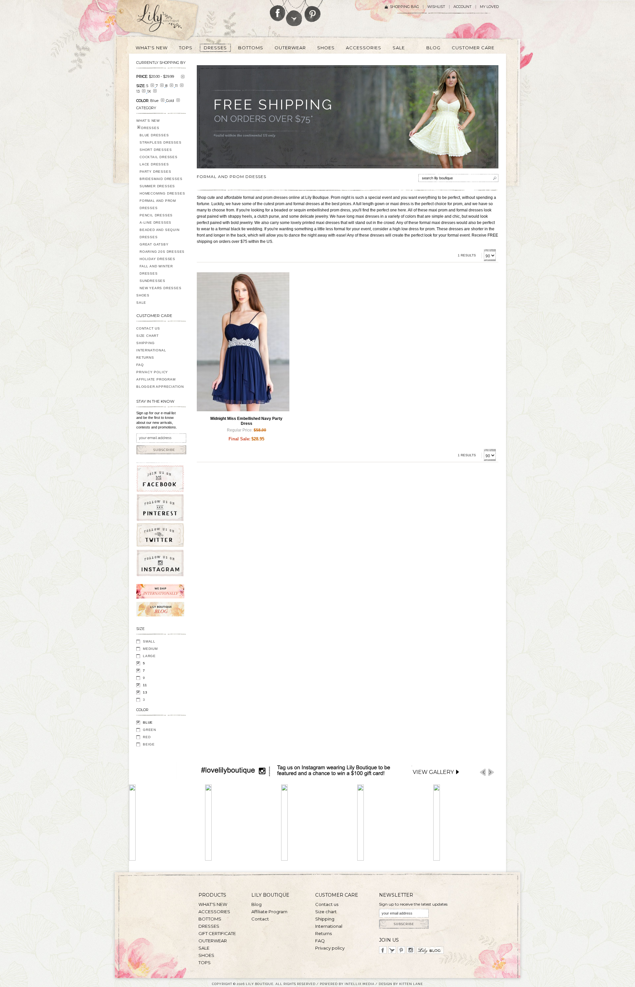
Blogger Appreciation (160, 386)
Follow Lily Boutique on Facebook (278, 10)
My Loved (489, 7)
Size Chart (147, 335)
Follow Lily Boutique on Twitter (294, 13)
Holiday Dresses (157, 259)
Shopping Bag (404, 7)
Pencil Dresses (156, 215)
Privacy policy (330, 948)
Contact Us (148, 328)
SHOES (142, 295)
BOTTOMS (209, 918)
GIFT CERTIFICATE (217, 933)
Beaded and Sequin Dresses (160, 233)
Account (462, 7)
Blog (256, 904)
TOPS (204, 962)
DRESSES (150, 128)
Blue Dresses (154, 135)
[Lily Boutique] (167, 20)
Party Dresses (155, 171)
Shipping (145, 343)
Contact (260, 918)
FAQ (140, 365)
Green (149, 730)
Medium (150, 649)
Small (149, 641)
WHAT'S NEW (148, 120)
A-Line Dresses (155, 222)
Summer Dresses (157, 186)
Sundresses (152, 281)
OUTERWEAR (212, 940)
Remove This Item (183, 76)
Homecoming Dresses (162, 193)
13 (145, 692)
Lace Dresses (154, 164)
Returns (145, 357)
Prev (483, 772)
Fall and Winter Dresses (156, 269)
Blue (148, 722)
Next (491, 772)
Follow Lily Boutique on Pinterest (313, 11)
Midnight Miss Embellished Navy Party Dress (246, 421)
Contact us (326, 904)
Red (146, 737)
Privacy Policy (152, 372)
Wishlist (436, 7)
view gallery (433, 772)
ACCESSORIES (214, 911)
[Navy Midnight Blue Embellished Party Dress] (243, 341)
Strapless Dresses (161, 142)
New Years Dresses (161, 288)
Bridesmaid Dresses (161, 179)
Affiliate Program (156, 379)
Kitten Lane (411, 984)
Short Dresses (156, 150)
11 (145, 685)
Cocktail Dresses (159, 157)
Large (149, 656)
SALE (141, 302)
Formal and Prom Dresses (158, 204)
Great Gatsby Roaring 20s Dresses (162, 248)
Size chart (326, 911)
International (151, 350)
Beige (149, 744)
